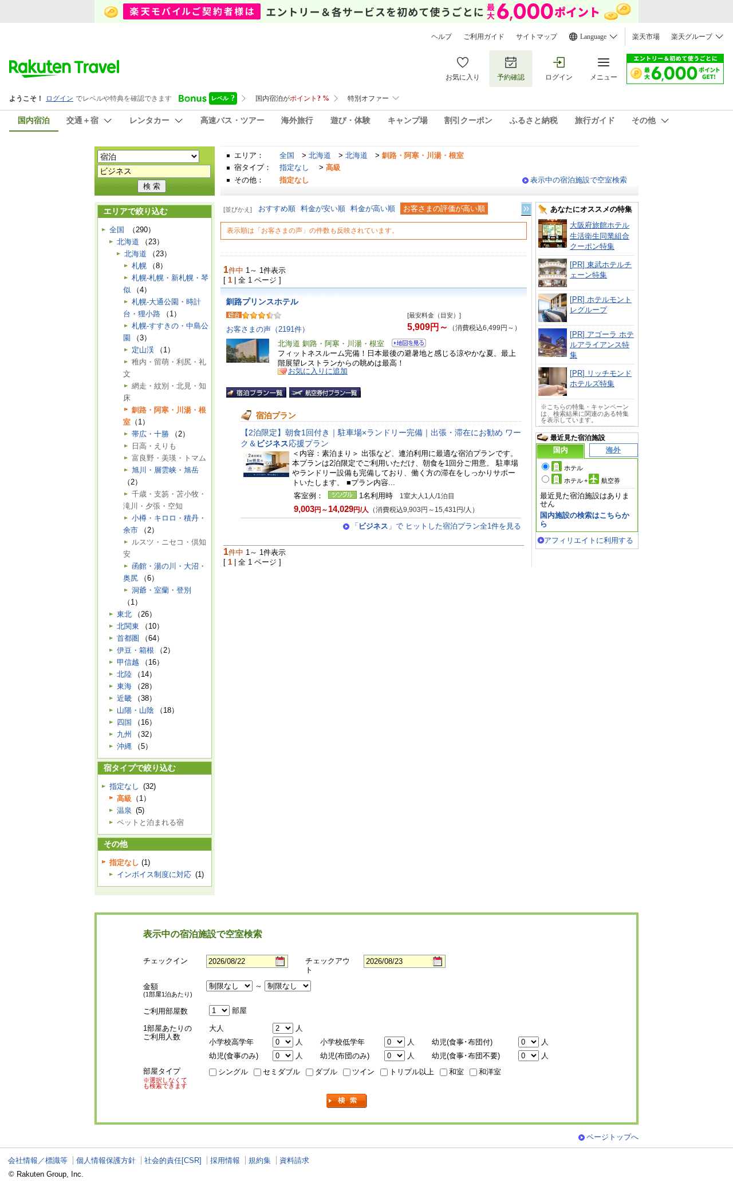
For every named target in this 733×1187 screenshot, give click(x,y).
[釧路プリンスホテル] (405, 344)
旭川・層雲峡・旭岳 (165, 470)
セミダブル (281, 1071)
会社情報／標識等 (38, 1160)
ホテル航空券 (592, 480)
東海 (124, 686)
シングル (233, 1071)
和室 (456, 1071)
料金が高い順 (372, 208)
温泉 (124, 810)
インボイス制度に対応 (154, 874)
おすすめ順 (276, 208)
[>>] (527, 209)
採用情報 (225, 1160)
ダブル (326, 1071)
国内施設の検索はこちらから (584, 519)
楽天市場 (646, 37)
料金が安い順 (323, 208)
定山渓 (143, 350)
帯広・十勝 (150, 434)
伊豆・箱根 (135, 650)
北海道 (320, 155)
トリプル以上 (411, 1071)
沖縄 (124, 746)
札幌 (139, 265)
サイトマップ (536, 37)
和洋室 (490, 1071)
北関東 (128, 626)
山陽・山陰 (135, 710)
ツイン (363, 1071)
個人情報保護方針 (106, 1160)
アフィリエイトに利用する (588, 540)
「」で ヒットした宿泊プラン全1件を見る (436, 526)
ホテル (573, 468)
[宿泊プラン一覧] (256, 392)
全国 (286, 155)
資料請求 (294, 1160)
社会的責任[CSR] (173, 1160)
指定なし (294, 167)
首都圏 (128, 638)
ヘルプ (441, 37)
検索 (347, 1101)
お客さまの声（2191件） (267, 329)
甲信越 (128, 662)
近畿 (124, 698)
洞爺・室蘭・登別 (161, 590)
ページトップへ (612, 1137)
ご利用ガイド (484, 37)
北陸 (124, 674)
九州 (124, 734)
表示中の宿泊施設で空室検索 (578, 180)
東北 (124, 614)
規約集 (260, 1160)
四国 (124, 722)
